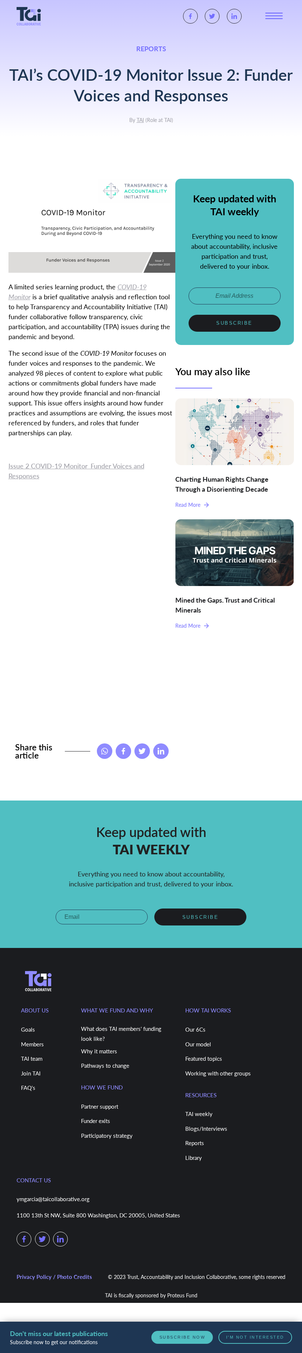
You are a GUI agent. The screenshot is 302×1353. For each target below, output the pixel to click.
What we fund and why (117, 1010)
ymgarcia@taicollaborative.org (53, 1199)
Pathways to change (105, 1065)
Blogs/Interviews (206, 1128)
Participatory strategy (107, 1135)
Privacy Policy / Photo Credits (54, 1276)
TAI (140, 119)
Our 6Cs (195, 1029)
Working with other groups (218, 1073)
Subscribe (234, 322)
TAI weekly (199, 1113)
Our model (198, 1044)
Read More (187, 503)
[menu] (274, 16)
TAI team (31, 1058)
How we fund (102, 1087)
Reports (194, 1143)
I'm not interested (255, 1337)
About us (35, 1010)
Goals (28, 1029)
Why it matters (99, 1051)
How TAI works (208, 1010)
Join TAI (31, 1073)
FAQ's (28, 1087)
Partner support (99, 1106)
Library (193, 1157)
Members (32, 1044)
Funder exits (95, 1120)
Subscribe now (184, 1337)
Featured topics (203, 1058)
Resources (201, 1095)
